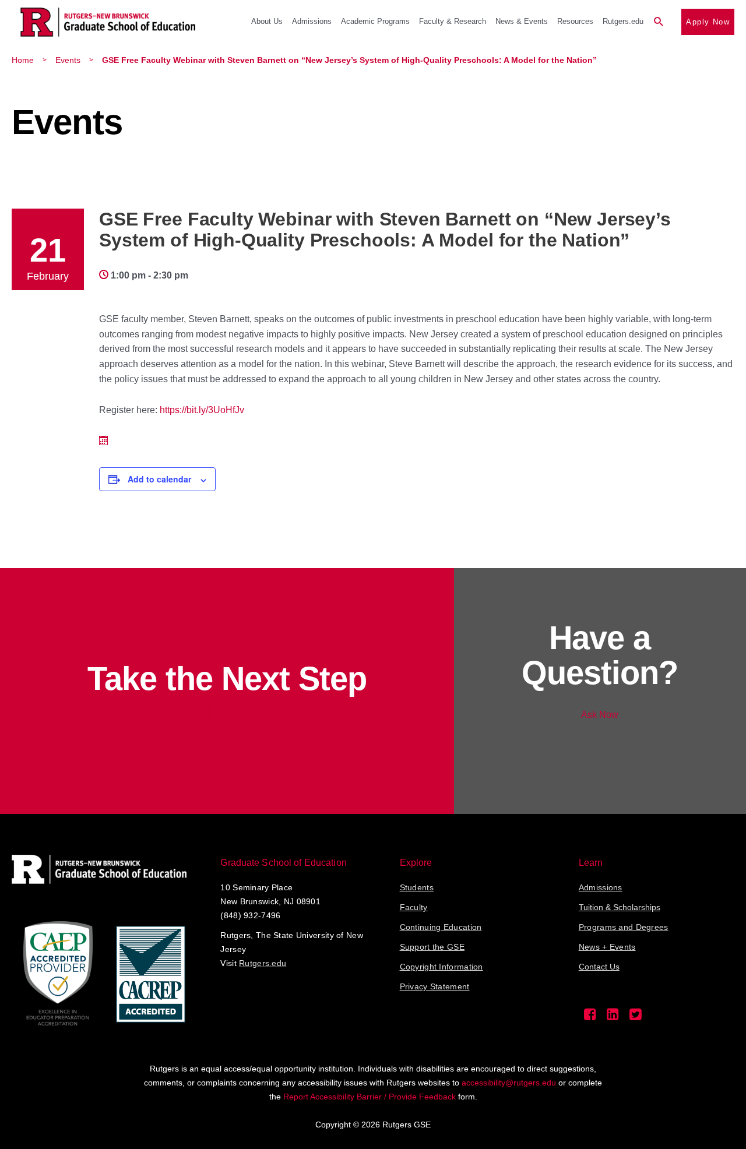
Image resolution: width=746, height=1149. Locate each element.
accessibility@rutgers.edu (509, 1082)
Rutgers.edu (623, 21)
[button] (659, 22)
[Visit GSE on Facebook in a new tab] (590, 1017)
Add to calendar (159, 479)
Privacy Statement (435, 986)
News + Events (607, 946)
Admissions (312, 21)
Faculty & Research (452, 21)
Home (23, 60)
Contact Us (599, 966)
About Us (267, 21)
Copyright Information (441, 966)
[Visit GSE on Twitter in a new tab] (635, 1017)
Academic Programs (375, 21)
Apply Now (708, 21)
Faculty (414, 907)
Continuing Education (441, 927)
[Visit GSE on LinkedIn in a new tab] (612, 1017)
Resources (575, 21)
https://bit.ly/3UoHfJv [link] (202, 410)
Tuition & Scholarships (619, 907)
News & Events (521, 21)
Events (67, 60)
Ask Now (599, 715)
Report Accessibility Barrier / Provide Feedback (369, 1096)
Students (417, 887)
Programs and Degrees (623, 927)
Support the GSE (432, 946)
